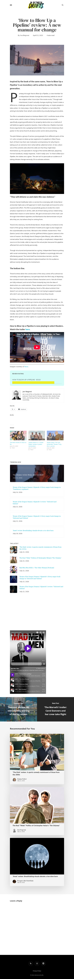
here (28, 330)
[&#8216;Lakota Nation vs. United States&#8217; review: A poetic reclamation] (36, 435)
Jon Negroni (24, 35)
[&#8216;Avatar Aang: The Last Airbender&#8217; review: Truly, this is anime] (55, 435)
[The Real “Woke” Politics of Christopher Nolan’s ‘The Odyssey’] (37, 811)
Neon (26, 367)
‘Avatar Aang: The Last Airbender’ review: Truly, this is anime (54, 444)
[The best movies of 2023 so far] (18, 435)
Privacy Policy (37, 971)
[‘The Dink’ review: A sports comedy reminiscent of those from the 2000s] (37, 759)
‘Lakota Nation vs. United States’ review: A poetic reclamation (35, 444)
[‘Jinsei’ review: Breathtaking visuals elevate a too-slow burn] (37, 862)
